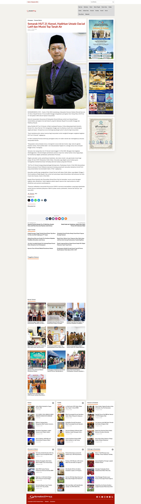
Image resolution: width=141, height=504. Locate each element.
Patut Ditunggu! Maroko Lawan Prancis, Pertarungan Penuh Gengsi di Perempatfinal (104, 478)
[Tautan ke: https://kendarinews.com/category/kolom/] (53, 403)
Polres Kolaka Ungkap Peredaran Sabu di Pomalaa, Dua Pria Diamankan (104, 407)
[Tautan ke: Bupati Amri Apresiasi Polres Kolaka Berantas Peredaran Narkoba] (90, 433)
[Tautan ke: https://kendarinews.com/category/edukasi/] (83, 450)
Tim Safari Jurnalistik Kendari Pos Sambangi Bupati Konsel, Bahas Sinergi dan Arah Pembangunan (41, 244)
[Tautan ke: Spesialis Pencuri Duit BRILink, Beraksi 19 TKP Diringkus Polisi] (90, 417)
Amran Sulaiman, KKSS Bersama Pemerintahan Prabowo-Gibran (43, 439)
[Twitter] (50, 218)
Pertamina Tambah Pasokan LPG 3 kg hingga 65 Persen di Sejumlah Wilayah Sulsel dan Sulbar (45, 453)
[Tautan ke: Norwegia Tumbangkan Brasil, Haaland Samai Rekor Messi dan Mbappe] (90, 471)
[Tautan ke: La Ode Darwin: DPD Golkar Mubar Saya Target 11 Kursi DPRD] (60, 409)
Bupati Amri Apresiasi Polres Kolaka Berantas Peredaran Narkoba (103, 431)
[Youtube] (59, 218)
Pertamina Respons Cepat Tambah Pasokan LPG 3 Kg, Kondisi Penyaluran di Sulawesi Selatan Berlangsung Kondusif (44, 486)
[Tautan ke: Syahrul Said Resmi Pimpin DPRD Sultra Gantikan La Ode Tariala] (60, 441)
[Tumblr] (53, 218)
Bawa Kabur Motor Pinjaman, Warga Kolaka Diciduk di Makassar (103, 439)
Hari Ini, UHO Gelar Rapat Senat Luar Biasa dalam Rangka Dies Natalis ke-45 (74, 478)
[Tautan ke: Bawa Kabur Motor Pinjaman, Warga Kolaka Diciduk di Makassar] (90, 441)
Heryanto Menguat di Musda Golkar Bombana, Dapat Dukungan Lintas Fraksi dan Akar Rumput (74, 431)
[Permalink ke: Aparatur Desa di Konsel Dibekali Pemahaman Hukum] (37, 359)
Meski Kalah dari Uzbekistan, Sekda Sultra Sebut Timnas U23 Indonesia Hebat (73, 224)
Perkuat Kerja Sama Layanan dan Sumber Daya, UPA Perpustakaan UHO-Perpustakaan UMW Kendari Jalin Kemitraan (74, 453)
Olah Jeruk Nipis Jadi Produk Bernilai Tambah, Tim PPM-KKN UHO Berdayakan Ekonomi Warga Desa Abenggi (74, 486)
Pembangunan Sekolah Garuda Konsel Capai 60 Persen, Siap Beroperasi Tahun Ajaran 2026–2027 (70, 249)
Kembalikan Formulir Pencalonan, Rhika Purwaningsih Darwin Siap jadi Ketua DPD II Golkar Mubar (74, 423)
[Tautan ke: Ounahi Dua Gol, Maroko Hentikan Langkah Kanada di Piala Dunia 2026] (90, 488)
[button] (113, 2)
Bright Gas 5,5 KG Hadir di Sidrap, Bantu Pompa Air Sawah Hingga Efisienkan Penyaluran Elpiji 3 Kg (43, 478)
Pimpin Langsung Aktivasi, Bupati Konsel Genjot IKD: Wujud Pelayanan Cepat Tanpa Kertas (71, 244)
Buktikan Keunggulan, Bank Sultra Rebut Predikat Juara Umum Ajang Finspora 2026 (44, 461)
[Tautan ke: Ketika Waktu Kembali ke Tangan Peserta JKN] (31, 409)
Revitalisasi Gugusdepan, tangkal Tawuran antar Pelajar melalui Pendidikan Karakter (43, 431)
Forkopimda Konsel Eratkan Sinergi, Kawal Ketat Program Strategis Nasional (70, 234)
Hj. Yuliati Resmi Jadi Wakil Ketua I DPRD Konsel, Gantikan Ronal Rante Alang (36, 394)
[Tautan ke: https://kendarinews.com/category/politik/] (83, 403)
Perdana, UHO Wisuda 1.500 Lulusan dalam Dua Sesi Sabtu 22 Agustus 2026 (74, 461)
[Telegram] (62, 218)
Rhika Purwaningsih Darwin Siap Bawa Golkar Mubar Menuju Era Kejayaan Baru (74, 415)
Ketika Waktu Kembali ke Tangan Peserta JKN (43, 407)
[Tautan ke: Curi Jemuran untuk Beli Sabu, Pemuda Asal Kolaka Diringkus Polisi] (90, 425)
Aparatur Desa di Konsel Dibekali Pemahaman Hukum (40, 248)
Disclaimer (52, 501)
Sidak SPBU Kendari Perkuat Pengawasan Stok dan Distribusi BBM (44, 470)
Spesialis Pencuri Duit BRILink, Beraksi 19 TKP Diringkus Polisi (104, 415)
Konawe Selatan (31, 30)
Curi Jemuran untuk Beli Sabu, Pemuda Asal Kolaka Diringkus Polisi (104, 423)
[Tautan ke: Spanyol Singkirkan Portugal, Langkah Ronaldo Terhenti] (90, 463)
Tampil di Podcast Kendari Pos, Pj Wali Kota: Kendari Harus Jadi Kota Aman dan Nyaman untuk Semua (41, 224)
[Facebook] (47, 218)
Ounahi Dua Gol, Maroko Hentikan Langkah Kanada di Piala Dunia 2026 (104, 486)
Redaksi (47, 501)
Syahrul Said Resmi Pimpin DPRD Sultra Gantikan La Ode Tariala (73, 439)
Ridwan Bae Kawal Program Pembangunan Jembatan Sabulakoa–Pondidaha (75, 370)
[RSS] (65, 218)
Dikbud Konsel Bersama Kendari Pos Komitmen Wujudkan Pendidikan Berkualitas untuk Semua (41, 239)
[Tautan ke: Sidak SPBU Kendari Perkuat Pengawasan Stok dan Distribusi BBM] (31, 471)
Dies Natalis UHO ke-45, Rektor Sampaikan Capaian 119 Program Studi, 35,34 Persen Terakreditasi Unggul (73, 470)
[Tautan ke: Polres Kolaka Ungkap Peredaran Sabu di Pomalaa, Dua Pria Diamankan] (90, 409)
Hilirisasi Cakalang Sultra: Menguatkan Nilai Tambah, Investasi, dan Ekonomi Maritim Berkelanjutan (44, 423)
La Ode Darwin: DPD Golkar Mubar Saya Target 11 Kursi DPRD (74, 407)
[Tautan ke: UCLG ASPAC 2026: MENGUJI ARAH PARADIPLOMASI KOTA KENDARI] (31, 417)
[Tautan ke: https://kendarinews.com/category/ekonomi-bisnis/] (53, 450)
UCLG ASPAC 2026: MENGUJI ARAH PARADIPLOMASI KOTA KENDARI (44, 415)
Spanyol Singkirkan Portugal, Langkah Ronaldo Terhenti (104, 461)
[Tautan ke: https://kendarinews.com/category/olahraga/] (113, 450)
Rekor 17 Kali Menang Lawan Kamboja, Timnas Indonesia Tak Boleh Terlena (104, 453)
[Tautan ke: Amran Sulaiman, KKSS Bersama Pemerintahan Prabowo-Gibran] (31, 441)
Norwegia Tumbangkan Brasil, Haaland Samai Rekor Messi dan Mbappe (102, 470)
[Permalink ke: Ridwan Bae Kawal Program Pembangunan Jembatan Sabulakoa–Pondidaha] (76, 359)
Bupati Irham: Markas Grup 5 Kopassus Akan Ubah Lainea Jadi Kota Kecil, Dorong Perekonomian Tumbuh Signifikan (70, 239)
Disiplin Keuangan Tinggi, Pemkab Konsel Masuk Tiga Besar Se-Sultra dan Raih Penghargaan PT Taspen (42, 234)
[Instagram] (56, 218)
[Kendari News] (31, 11)
